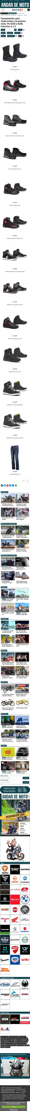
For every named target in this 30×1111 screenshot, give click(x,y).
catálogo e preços (12, 13)
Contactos (3, 1087)
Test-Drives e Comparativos (8, 524)
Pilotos (2, 1047)
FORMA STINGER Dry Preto (14, 338)
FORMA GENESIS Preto (14, 205)
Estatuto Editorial (17, 1087)
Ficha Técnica (9, 1087)
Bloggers (26, 1045)
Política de (13, 1109)
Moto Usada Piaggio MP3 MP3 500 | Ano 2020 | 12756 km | (13, 1055)
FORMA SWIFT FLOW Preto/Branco (14, 438)
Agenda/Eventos (13, 1036)
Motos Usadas (4, 1036)
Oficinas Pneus (10, 1042)
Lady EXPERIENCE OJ (15, 474)
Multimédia (4, 619)
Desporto (3, 650)
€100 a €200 (10, 36)
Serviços (8, 1047)
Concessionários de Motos (8, 1040)
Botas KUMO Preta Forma (15, 169)
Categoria (10, 32)
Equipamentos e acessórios (8, 555)
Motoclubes (20, 1045)
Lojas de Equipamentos (21, 1042)
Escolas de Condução (10, 1045)
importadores (19, 15)
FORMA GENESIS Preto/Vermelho (15, 238)
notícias (25, 15)
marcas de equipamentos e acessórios (8, 15)
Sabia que (3, 682)
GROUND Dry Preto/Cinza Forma (15, 304)
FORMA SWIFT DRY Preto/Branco (15, 405)
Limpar (3, 29)
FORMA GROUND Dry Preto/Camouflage (15, 271)
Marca (3, 32)
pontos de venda (20, 13)
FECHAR (13, 1106)
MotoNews (4, 492)
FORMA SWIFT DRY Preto (15, 371)
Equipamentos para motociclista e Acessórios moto (14, 1038)
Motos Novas (22, 1036)
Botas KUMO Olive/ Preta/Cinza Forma (14, 136)
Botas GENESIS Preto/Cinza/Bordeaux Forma (15, 102)
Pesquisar (26, 778)
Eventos (3, 745)
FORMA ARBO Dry (14, 69)
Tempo (3, 36)
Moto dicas (4, 714)
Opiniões (3, 587)
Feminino (17, 32)
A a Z (20, 29)
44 (19, 36)
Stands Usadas (19, 1040)
